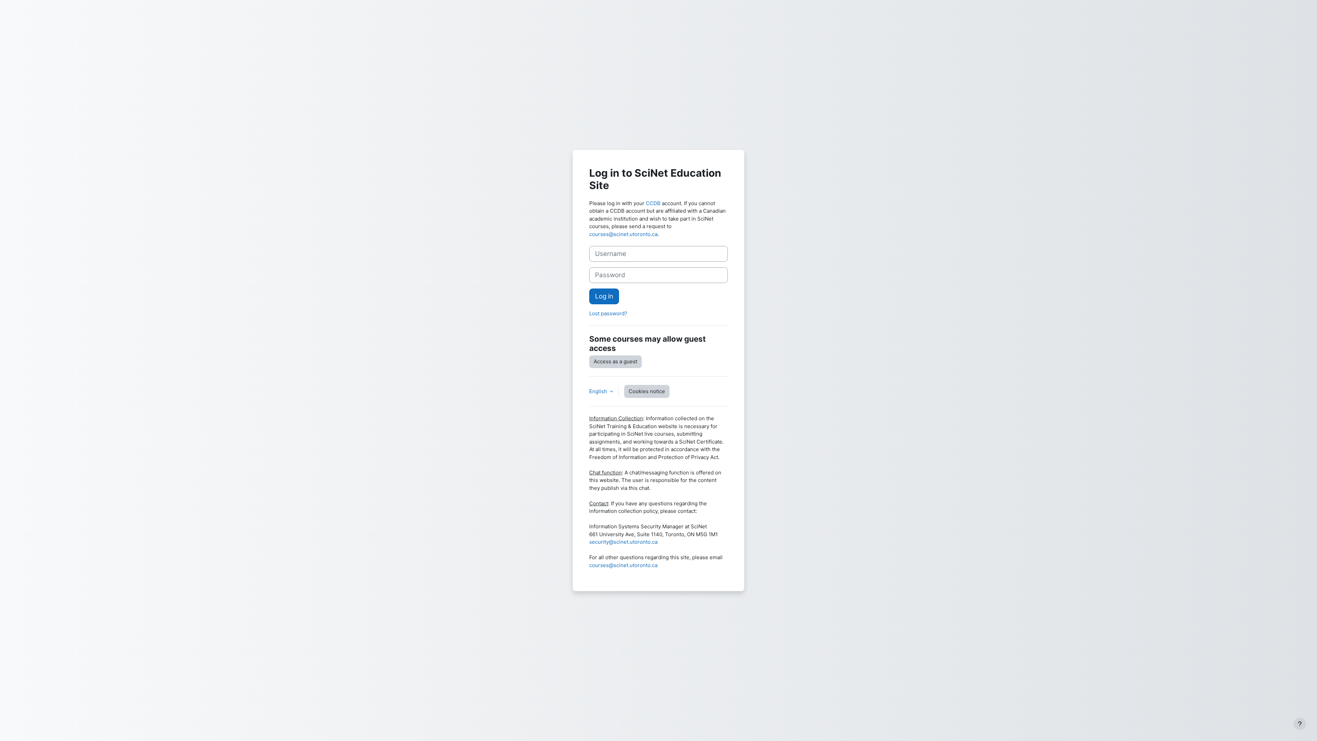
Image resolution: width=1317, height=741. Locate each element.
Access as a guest (615, 361)
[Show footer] (1300, 724)
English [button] (598, 391)
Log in (604, 296)
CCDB (653, 203)
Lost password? (608, 313)
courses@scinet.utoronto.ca (623, 234)
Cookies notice (647, 391)
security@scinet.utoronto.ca (623, 542)
